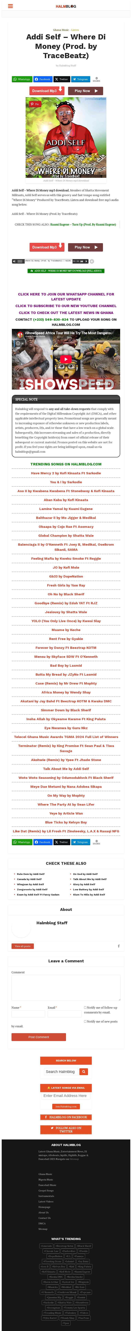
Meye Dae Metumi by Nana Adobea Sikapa (66, 787)
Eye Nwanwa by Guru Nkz (66, 728)
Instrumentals (46, 1196)
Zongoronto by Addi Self (32, 889)
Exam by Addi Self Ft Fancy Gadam (38, 894)
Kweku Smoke (75, 1276)
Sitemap (74, 1159)
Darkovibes (69, 1251)
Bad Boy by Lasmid (66, 665)
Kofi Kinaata (49, 1271)
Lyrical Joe (68, 1282)
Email (52, 1007)
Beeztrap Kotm (65, 1245)
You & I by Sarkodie (66, 482)
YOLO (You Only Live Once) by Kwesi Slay (66, 621)
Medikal (66, 1287)
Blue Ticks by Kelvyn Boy (66, 822)
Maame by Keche (66, 630)
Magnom (84, 1282)
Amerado (47, 1245)
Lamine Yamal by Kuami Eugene (66, 509)
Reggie (69, 1297)
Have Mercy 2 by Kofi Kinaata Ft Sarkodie (66, 473)
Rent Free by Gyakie (66, 639)
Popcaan (86, 1292)
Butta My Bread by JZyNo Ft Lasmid (66, 674)
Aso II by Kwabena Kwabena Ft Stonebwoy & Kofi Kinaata (66, 491)
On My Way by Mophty (66, 795)
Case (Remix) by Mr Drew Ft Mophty (66, 683)
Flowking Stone (53, 1261)
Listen (75, 30)
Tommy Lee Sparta (75, 1307)
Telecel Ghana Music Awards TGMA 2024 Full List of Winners (66, 737)
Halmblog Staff (67, 65)
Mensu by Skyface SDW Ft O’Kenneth (66, 657)
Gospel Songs (46, 1190)
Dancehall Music (47, 1185)
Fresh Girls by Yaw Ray (66, 585)
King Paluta (85, 1266)
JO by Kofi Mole (66, 567)
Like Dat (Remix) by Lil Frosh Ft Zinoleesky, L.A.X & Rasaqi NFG (66, 831)
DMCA (42, 1223)
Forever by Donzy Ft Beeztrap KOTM (66, 648)
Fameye (79, 1256)
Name (16, 1007)
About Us (43, 1212)
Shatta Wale (65, 1302)
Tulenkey (71, 1312)
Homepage (44, 1207)
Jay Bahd (83, 1261)
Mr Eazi (80, 1287)
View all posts (22, 946)
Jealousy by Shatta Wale (66, 612)
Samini (81, 1297)
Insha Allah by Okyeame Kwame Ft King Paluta (66, 719)
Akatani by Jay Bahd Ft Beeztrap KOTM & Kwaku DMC (66, 701)
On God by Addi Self (85, 874)
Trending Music (53, 1312)
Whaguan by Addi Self (30, 884)
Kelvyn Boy (59, 1266)
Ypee (66, 1323)
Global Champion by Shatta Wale (66, 535)
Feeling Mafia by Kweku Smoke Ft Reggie (66, 558)
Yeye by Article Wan (66, 813)
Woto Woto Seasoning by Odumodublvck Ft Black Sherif (66, 778)
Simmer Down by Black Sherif (66, 710)
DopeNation (55, 1256)
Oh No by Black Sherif (66, 594)
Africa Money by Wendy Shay (66, 692)
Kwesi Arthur (51, 1282)
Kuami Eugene (82, 1271)
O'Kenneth (48, 1292)
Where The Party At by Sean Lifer (66, 804)
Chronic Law (51, 1251)
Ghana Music (61, 30)
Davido (84, 1251)
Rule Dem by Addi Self (31, 874)
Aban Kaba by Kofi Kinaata (66, 500)
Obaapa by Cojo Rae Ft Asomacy (66, 527)
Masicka (53, 1287)
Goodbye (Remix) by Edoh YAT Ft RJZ (66, 603)
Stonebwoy (82, 1302)
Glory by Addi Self (84, 884)
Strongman (54, 1307)
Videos (84, 1312)
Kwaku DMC (56, 1276)
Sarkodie (49, 1302)
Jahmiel (70, 1261)
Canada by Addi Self (29, 879)
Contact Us (44, 1218)
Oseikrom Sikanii (67, 1292)
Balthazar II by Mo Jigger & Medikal (66, 518)
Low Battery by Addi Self (89, 889)
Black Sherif (84, 1245)
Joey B (45, 1266)
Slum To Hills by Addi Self (89, 894)
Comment (18, 972)
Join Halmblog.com (66, 1106)
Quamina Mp (54, 1297)
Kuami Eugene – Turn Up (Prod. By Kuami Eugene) (83, 224)
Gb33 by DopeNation (66, 576)
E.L (69, 1256)
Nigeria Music (45, 1179)
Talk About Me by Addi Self (66, 769)
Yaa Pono (84, 1318)
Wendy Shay (68, 1318)
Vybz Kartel (50, 1318)
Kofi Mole (65, 1271)
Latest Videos (45, 1201)
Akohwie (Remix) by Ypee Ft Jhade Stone (66, 760)
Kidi (72, 1266)
